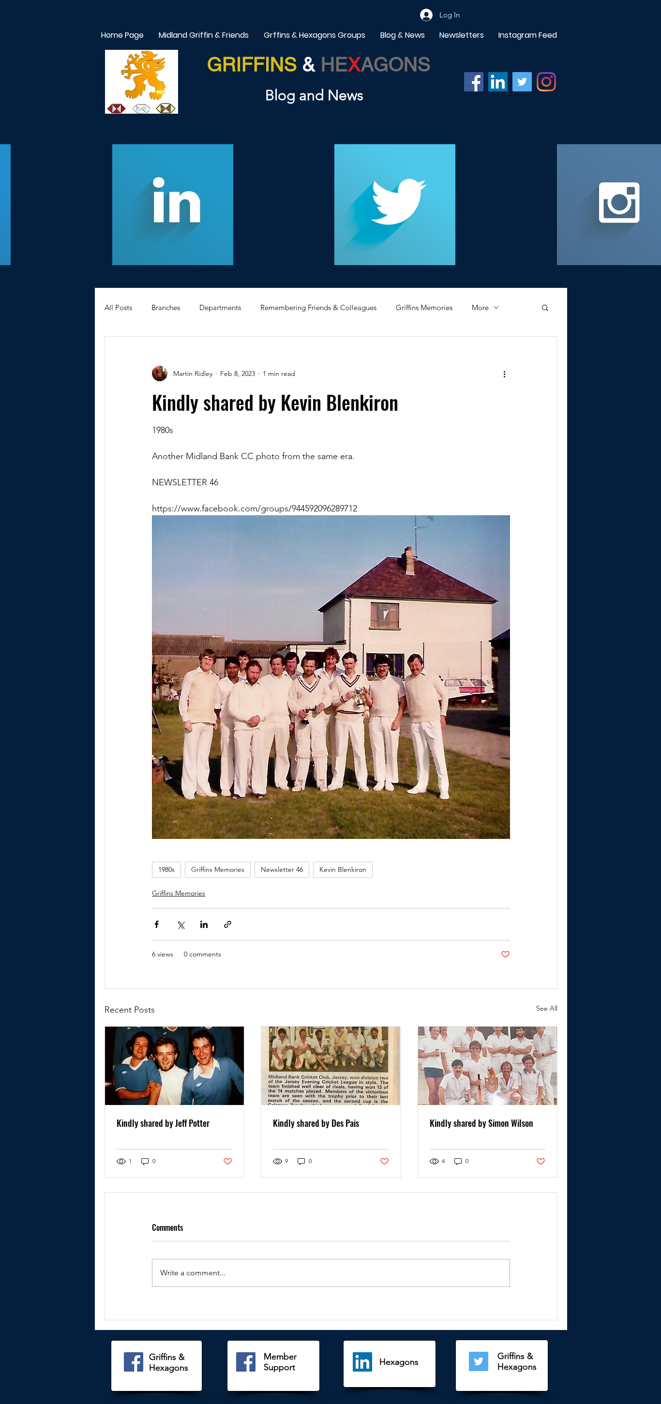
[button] (545, 307)
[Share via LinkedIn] (204, 924)
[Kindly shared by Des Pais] (330, 1066)
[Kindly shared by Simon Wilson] (487, 1066)
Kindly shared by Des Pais (316, 1123)
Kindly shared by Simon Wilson (481, 1123)
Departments (220, 307)
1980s (166, 869)
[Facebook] (473, 81)
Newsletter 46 (282, 869)
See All (546, 1008)
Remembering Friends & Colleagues (318, 307)
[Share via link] (227, 924)
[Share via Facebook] (156, 924)
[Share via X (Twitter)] (180, 924)
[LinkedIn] (362, 1362)
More (480, 307)
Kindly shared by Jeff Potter (163, 1123)
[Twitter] (522, 81)
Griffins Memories (424, 307)
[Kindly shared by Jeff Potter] (174, 1066)
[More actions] (504, 373)
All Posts (118, 307)
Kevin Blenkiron (342, 869)
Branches (165, 307)
